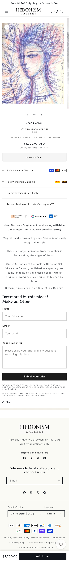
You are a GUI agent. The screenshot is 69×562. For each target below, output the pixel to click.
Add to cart (43, 556)
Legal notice (47, 547)
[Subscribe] (58, 480)
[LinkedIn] (51, 216)
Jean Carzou (34, 123)
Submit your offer (34, 376)
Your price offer (12, 342)
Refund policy (58, 538)
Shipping (23, 148)
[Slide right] (41, 114)
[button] (6, 11)
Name (5, 308)
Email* (6, 325)
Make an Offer (34, 157)
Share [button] (9, 402)
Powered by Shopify (39, 538)
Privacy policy (17, 543)
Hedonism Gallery (21, 538)
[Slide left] (27, 114)
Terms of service (35, 543)
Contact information (28, 547)
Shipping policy (53, 543)
